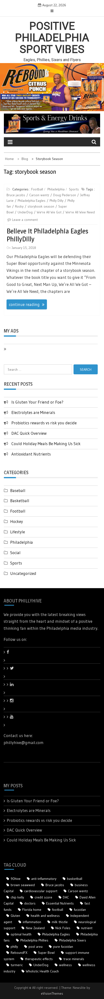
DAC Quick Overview (29, 433)
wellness (65, 965)
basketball (74, 878)
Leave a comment (25, 219)
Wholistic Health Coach (42, 971)
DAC (66, 897)
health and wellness (45, 915)
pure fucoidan (63, 946)
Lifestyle (17, 531)
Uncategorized (23, 573)
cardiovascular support (40, 891)
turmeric (17, 965)
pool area (36, 946)
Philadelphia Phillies (34, 940)
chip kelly (17, 897)
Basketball (19, 500)
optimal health (21, 934)
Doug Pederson (64, 195)
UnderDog (25, 212)
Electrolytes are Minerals (33, 412)
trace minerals (73, 959)
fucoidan (80, 909)
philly (14, 946)
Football (37, 189)
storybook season (41, 206)
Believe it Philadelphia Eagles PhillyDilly (47, 235)
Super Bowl (46, 952)
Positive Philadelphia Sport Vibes (52, 38)
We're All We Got (49, 212)
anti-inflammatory (43, 878)
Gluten (15, 915)
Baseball (17, 490)
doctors (30, 903)
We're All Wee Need (80, 212)
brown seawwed (23, 885)
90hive (16, 878)
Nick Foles (62, 928)
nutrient (86, 928)
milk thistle (60, 922)
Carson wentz (39, 195)
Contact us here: (18, 735)
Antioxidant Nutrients (31, 453)
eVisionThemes (52, 993)
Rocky (19, 206)
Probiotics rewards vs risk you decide (44, 422)
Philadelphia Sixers (72, 940)
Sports (74, 189)
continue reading (24, 304)
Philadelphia (56, 189)
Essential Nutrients (60, 903)
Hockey (16, 521)
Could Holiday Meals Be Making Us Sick (46, 443)
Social (15, 552)
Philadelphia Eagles (31, 200)
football (57, 909)
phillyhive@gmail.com (24, 742)
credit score (43, 897)
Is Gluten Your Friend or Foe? (37, 402)
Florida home (31, 909)
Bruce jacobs (16, 195)
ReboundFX (19, 952)
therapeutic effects (39, 959)
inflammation (32, 922)
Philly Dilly (56, 200)
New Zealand (35, 928)
